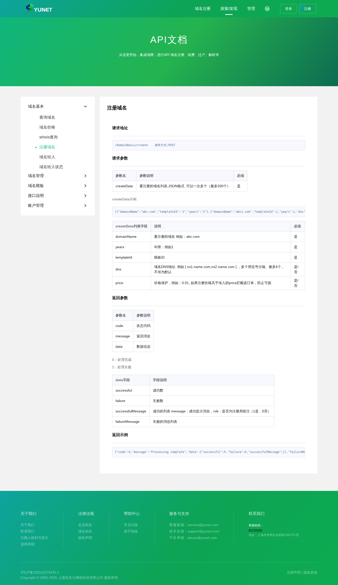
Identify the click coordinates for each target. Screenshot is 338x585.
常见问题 (131, 525)
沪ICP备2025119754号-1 (40, 572)
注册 (307, 9)
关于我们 (27, 525)
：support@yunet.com (194, 531)
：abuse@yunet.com (193, 538)
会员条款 (85, 525)
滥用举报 (27, 544)
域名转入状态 (51, 167)
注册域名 (47, 147)
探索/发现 (228, 8)
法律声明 (294, 572)
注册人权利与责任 (34, 538)
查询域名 (47, 117)
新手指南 (131, 531)
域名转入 (47, 157)
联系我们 (27, 531)
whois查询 (48, 137)
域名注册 (203, 8)
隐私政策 (310, 572)
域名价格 (47, 127)
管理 (251, 8)
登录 (288, 9)
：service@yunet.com (193, 525)
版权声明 (85, 538)
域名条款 (85, 531)
